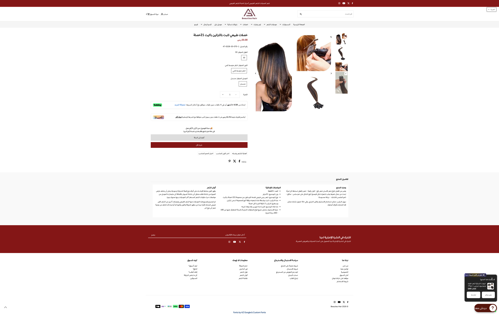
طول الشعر (244, 272)
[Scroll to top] (5, 307)
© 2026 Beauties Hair (339, 306)
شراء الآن (199, 145)
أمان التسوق (344, 275)
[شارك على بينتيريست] (230, 161)
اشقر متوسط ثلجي (239, 71)
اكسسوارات (286, 24)
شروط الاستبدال (292, 269)
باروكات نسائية (232, 24)
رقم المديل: (244, 46)
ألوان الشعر (244, 275)
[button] (491, 9)
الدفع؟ (195, 269)
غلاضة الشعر (243, 278)
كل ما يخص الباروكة (190, 275)
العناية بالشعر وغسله (239, 153)
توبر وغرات (257, 24)
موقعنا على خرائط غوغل (340, 278)
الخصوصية (344, 272)
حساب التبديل (293, 275)
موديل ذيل (218, 24)
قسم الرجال (207, 24)
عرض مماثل (488, 295)
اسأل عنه (473, 295)
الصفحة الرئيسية (299, 24)
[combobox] (328, 14)
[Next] (331, 73)
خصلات (245, 24)
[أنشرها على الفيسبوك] (239, 161)
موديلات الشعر (272, 24)
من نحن (345, 266)
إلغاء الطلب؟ (193, 272)
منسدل (242, 84)
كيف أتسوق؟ (193, 266)
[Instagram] (339, 3)
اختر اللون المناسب (222, 153)
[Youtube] (343, 3)
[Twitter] (348, 3)
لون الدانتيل (243, 269)
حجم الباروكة (243, 266)
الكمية (245, 94)
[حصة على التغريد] (234, 161)
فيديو (196, 24)
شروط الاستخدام (342, 281)
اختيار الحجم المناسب (206, 153)
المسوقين (193, 278)
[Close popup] (493, 277)
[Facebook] (352, 3)
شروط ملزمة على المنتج (289, 266)
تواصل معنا (344, 269)
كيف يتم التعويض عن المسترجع (287, 272)
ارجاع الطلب (294, 278)
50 (244, 57)
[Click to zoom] (331, 37)
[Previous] (256, 73)
